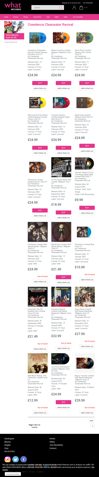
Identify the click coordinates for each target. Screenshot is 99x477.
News (65, 17)
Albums (15, 17)
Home (6, 17)
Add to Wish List (40, 88)
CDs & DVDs (37, 17)
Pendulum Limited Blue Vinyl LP (84, 245)
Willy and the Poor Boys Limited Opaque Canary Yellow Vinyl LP (38, 117)
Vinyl (48, 17)
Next (91, 420)
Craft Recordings (87, 194)
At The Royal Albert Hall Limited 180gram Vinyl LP (61, 181)
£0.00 (86, 7)
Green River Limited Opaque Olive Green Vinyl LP (83, 52)
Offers (57, 17)
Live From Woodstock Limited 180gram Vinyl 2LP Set (60, 369)
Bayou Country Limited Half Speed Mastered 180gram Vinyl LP (84, 377)
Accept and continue (13, 474)
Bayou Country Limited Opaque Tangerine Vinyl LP (61, 52)
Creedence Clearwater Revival (35, 57)
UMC (35, 263)
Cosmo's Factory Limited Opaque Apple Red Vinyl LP (60, 117)
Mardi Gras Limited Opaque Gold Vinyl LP (84, 116)
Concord (36, 69)
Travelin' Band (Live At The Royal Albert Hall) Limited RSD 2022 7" (84, 174)
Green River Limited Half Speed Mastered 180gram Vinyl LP (83, 311)
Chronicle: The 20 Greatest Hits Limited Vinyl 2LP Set (36, 311)
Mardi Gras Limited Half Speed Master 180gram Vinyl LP (61, 246)
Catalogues (9, 438)
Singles (25, 17)
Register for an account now (71, 3)
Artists (52, 438)
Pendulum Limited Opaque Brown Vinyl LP (37, 180)
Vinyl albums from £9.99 (12, 36)
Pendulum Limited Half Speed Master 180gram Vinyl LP (37, 246)
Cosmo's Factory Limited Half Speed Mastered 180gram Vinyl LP (61, 312)
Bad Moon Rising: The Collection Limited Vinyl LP (37, 377)
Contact (53, 448)
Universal (84, 261)
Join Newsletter (88, 3)
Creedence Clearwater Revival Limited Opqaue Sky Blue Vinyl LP (37, 52)
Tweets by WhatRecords (10, 42)
